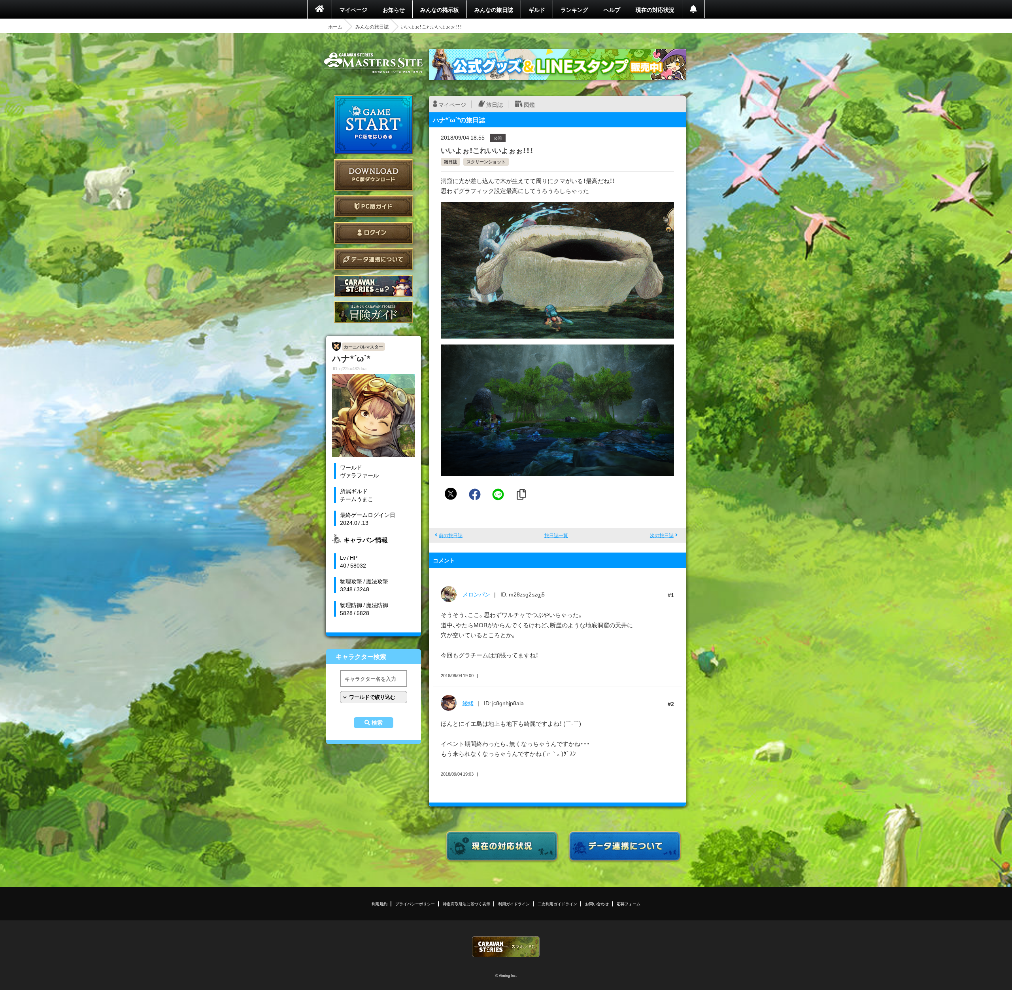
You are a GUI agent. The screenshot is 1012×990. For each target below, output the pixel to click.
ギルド (537, 9)
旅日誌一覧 (556, 535)
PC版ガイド (373, 206)
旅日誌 (494, 104)
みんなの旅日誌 (493, 9)
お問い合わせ (597, 904)
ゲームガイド (373, 312)
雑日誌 (450, 161)
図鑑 (529, 104)
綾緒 (468, 703)
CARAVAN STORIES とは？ (373, 286)
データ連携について (373, 259)
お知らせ (394, 9)
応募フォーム (628, 904)
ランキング (574, 9)
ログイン (373, 233)
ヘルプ (612, 9)
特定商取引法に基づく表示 (466, 904)
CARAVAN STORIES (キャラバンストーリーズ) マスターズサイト (373, 63)
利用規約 (379, 904)
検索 (377, 722)
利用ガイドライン (514, 904)
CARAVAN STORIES (506, 946)
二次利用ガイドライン (557, 904)
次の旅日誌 (662, 535)
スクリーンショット (486, 161)
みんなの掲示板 (439, 9)
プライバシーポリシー (415, 904)
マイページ (353, 9)
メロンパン (476, 594)
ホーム (335, 26)
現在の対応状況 (655, 9)
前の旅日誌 (451, 535)
